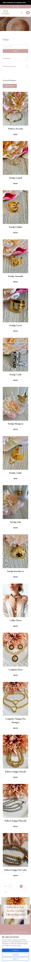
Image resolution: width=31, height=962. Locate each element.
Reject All (15, 959)
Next (24, 889)
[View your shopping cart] (28, 12)
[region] (15, 948)
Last (5, 892)
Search (15, 51)
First (5, 886)
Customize (15, 954)
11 (21, 889)
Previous (10, 886)
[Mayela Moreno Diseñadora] (5, 12)
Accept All (15, 950)
